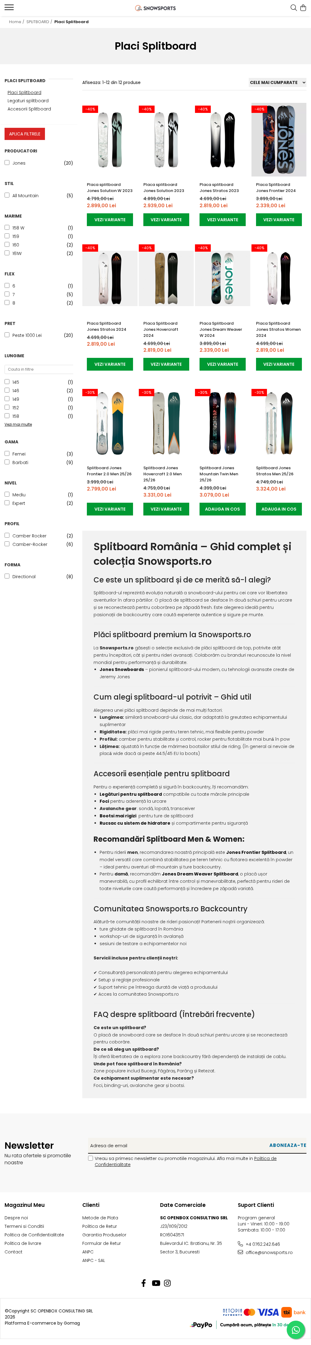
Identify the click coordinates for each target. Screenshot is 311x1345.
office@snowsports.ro (268, 1252)
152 (15, 408)
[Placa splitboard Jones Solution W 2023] (110, 140)
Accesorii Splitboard (29, 109)
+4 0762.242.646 (262, 1244)
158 (15, 416)
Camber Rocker (29, 536)
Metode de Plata (100, 1218)
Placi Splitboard (24, 92)
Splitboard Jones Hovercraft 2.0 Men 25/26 (162, 474)
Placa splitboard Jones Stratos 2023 (219, 188)
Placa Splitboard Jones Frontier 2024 (276, 188)
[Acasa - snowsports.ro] (155, 8)
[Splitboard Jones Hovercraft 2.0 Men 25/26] (166, 423)
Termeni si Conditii (24, 1226)
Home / (17, 22)
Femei (19, 454)
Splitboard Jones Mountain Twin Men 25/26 (219, 474)
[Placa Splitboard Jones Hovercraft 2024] (166, 278)
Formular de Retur (101, 1243)
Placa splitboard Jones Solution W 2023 (109, 188)
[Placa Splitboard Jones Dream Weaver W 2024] (222, 278)
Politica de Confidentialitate (34, 1235)
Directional (24, 577)
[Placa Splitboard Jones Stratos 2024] (110, 278)
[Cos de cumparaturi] (303, 8)
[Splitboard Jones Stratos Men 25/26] (279, 423)
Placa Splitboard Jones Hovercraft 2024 (160, 329)
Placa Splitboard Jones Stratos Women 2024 (278, 329)
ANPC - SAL (93, 1260)
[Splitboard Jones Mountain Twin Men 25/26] (222, 423)
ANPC (88, 1252)
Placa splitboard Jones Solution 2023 (163, 188)
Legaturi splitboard (28, 101)
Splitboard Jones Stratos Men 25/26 (274, 471)
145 (15, 382)
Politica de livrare (23, 1243)
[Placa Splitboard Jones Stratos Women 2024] (279, 278)
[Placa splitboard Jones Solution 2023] (166, 140)
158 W (18, 228)
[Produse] (10, 9)
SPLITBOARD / (39, 22)
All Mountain (25, 196)
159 (15, 236)
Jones (19, 163)
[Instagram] (167, 1283)
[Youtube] (155, 1283)
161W (17, 253)
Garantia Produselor (104, 1235)
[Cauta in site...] (294, 8)
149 (15, 399)
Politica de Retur (99, 1226)
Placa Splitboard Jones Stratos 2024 (106, 326)
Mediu (19, 495)
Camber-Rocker (29, 544)
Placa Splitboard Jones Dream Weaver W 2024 (221, 329)
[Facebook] (143, 1283)
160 (15, 245)
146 (15, 391)
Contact (13, 1252)
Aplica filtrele (24, 134)
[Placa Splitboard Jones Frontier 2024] (279, 140)
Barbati (20, 462)
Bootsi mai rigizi (118, 816)
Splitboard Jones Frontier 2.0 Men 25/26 (109, 471)
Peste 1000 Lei (27, 335)
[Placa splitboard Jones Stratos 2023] (222, 140)
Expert (18, 503)
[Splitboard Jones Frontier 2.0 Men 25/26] (110, 423)
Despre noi (16, 1218)
